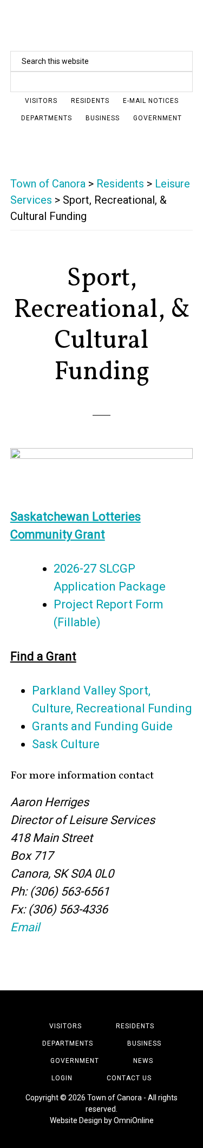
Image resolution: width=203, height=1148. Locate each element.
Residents (120, 183)
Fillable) (79, 622)
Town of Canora (101, 24)
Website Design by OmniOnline (102, 1120)
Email (25, 927)
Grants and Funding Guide (103, 726)
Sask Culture (66, 744)
